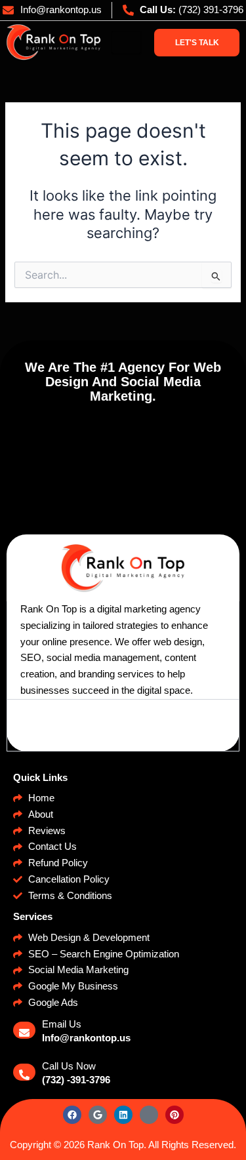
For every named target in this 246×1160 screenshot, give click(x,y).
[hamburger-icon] (126, 42)
